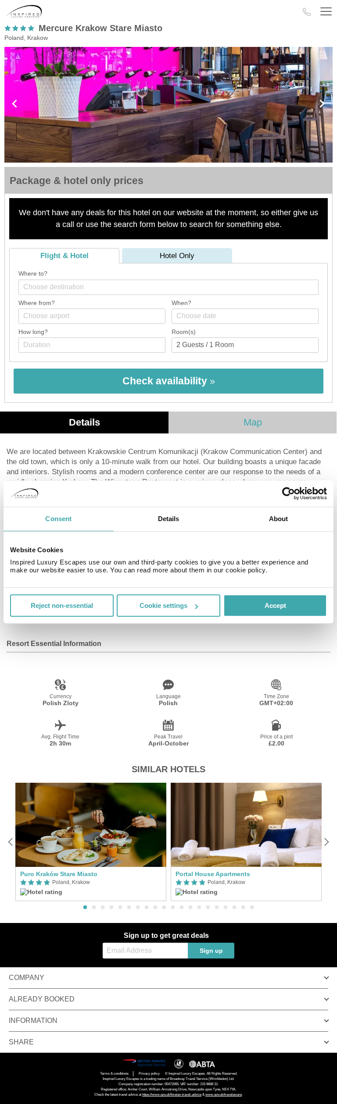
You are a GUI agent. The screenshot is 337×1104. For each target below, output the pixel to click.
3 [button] (102, 907)
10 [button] (164, 907)
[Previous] (11, 842)
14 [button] (199, 907)
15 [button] (208, 907)
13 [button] (190, 907)
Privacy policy (149, 1074)
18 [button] (234, 907)
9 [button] (155, 907)
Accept (275, 605)
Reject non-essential (62, 605)
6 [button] (129, 907)
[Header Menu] (326, 11)
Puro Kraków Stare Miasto (58, 873)
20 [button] (251, 907)
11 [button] (172, 907)
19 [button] (243, 907)
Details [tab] (168, 518)
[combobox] (168, 287)
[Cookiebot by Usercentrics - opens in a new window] (288, 493)
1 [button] (85, 907)
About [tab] (278, 518)
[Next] (326, 842)
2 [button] (94, 907)
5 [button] (120, 907)
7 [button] (137, 907)
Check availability (166, 381)
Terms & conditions (114, 1074)
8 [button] (146, 907)
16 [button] (216, 907)
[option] (90, 842)
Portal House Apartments (213, 873)
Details (84, 422)
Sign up (211, 950)
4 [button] (111, 907)
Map (253, 422)
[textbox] (173, 287)
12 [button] (181, 907)
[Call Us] (307, 12)
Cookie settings (163, 605)
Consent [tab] (58, 518)
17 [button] (225, 907)
